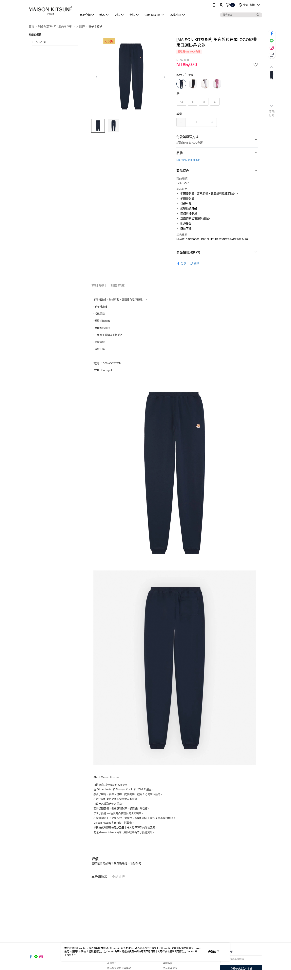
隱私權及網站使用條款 (119, 968)
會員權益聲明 (170, 968)
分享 (183, 263)
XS (181, 101)
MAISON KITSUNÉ (188, 160)
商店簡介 (112, 963)
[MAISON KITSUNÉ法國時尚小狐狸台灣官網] (51, 10)
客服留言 (167, 963)
